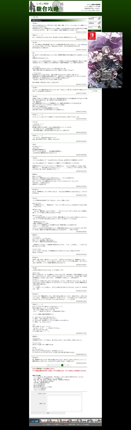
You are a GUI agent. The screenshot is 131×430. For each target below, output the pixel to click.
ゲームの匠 (86, 424)
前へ (49, 365)
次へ (68, 365)
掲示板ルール (41, 368)
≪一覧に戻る (34, 17)
